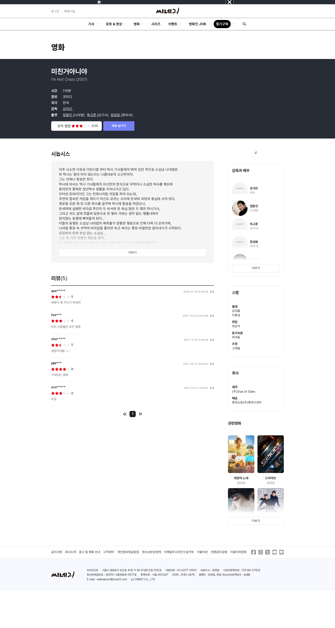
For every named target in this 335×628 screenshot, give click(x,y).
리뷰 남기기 (119, 126)
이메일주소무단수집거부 (179, 552)
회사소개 (70, 552)
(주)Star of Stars (243, 391)
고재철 (236, 348)
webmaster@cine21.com (112, 579)
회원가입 (69, 11)
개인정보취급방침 (128, 552)
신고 (212, 291)
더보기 (133, 252)
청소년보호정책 (151, 552)
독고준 (92, 115)
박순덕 (236, 326)
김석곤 (68, 109)
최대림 (236, 337)
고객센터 (108, 552)
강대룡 (236, 311)
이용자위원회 (238, 552)
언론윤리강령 (219, 552)
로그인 (55, 11)
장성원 (116, 115)
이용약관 (202, 552)
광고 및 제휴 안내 (89, 552)
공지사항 (56, 552)
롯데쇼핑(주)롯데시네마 (247, 402)
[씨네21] (167, 11)
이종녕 (236, 315)
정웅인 (68, 115)
